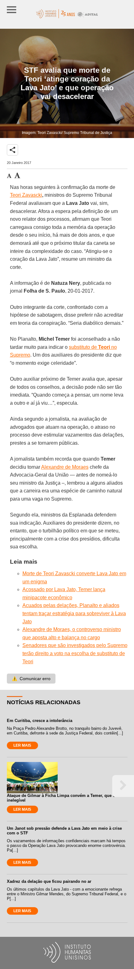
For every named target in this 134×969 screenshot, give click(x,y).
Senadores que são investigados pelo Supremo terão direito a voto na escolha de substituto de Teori (74, 653)
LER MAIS (22, 745)
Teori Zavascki (26, 195)
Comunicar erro (31, 678)
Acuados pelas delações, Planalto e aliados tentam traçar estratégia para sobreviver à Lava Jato (74, 613)
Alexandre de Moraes (65, 467)
